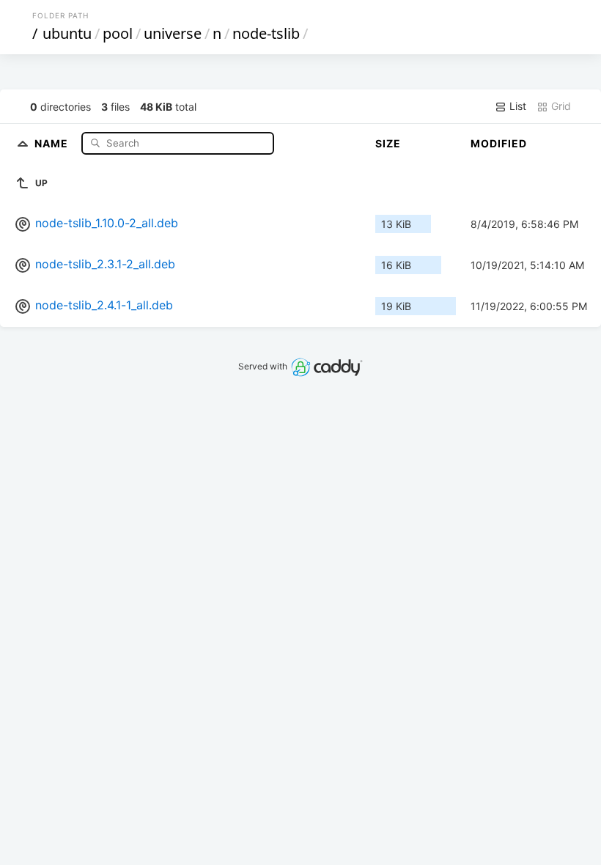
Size (388, 143)
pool (118, 33)
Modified (499, 143)
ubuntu (67, 33)
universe (173, 33)
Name (52, 142)
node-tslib (266, 33)
